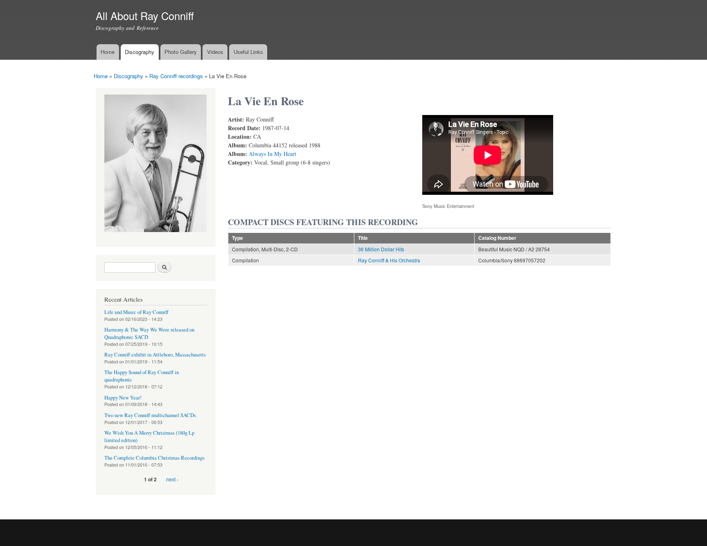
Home (108, 52)
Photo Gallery (180, 52)
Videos (215, 52)
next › (172, 479)
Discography (139, 52)
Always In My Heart (272, 154)
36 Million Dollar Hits (381, 249)
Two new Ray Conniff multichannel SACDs (150, 415)
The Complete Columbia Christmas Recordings (154, 457)
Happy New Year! (123, 397)
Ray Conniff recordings (176, 76)
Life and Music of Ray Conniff (136, 312)
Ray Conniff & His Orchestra (389, 260)
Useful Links (248, 52)
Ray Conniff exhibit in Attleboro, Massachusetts (155, 354)
